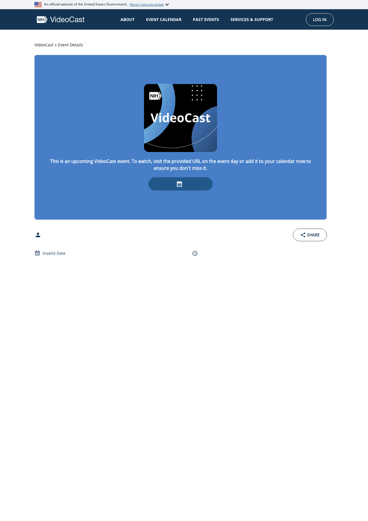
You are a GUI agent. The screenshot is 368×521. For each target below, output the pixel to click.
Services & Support (252, 19)
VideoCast (43, 44)
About (127, 19)
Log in (320, 19)
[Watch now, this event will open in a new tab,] (180, 184)
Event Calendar (163, 19)
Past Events (206, 19)
